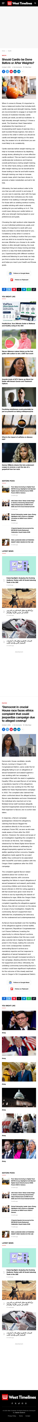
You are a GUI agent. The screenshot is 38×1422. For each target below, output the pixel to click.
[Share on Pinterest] (11, 71)
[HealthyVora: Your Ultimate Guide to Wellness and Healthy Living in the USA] (19, 311)
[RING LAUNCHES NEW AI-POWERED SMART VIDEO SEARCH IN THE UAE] (5, 542)
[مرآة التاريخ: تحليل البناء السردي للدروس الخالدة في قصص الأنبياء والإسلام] (19, 598)
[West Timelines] (19, 3)
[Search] (35, 3)
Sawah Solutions (20, 1413)
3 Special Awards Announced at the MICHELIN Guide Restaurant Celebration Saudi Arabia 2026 (22, 530)
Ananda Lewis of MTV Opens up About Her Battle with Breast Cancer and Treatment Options (17, 381)
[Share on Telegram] (18, 71)
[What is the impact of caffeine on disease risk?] (19, 425)
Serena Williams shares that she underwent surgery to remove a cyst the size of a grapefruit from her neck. (18, 467)
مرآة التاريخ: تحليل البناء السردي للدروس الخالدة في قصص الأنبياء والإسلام (20, 611)
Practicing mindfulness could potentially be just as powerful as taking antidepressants (17, 410)
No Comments (18, 67)
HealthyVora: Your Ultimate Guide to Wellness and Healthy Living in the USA (18, 324)
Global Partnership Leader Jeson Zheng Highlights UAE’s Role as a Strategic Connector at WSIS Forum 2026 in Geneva (23, 517)
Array (4, 1033)
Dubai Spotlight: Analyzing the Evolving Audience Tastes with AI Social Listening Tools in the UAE (21, 580)
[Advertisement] (19, 27)
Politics (4, 703)
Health (4, 55)
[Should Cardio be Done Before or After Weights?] (19, 87)
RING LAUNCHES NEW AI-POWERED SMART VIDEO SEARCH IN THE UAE (22, 541)
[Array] (19, 1020)
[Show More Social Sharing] (22, 71)
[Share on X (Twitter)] (7, 71)
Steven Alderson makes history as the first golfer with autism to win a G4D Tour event (17, 352)
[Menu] (3, 3)
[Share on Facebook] (3, 71)
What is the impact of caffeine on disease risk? (17, 438)
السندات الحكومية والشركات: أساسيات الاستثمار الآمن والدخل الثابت (19, 642)
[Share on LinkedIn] (15, 71)
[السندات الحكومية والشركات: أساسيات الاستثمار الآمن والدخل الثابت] (19, 628)
